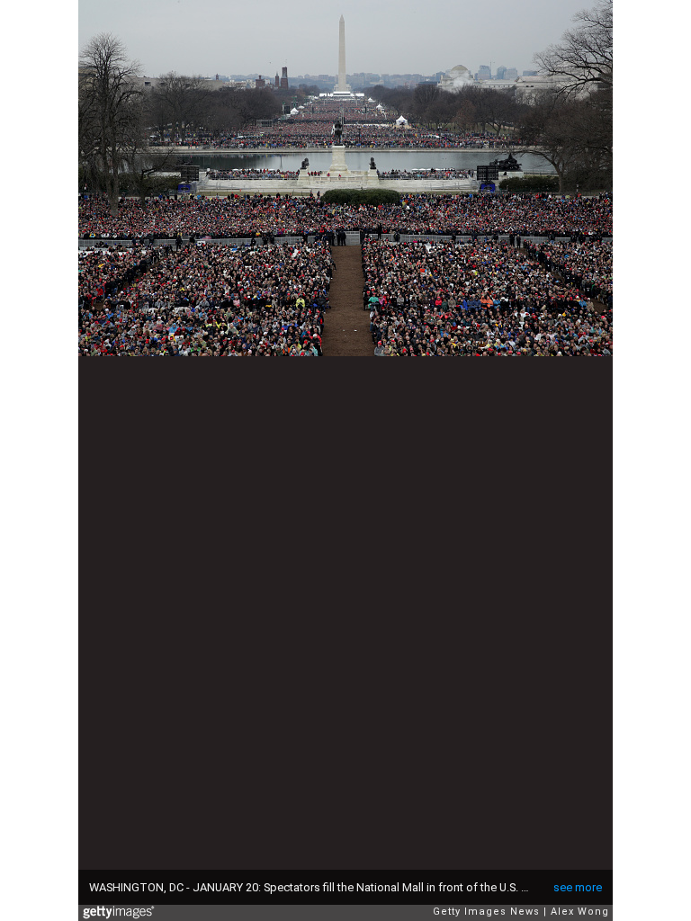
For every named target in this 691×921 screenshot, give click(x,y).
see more (577, 887)
